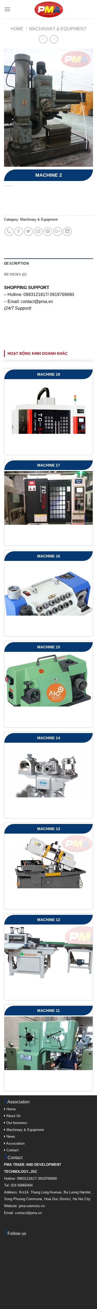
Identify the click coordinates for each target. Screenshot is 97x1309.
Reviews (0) (15, 274)
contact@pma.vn (37, 301)
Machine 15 (48, 647)
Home (17, 29)
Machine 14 (48, 738)
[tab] (48, 263)
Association (15, 1143)
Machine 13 (48, 829)
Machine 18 (48, 374)
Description (16, 263)
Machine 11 (48, 1010)
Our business (16, 1123)
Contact (12, 1150)
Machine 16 (48, 556)
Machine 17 (48, 465)
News (10, 1136)
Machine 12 (48, 920)
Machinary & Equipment (57, 29)
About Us (13, 1116)
